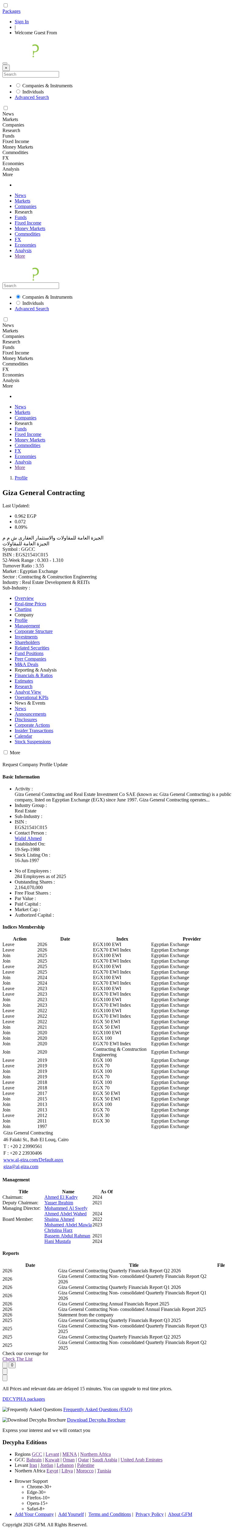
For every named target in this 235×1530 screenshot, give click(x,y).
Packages (11, 11)
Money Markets (30, 228)
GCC (37, 1454)
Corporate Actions (32, 725)
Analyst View (28, 692)
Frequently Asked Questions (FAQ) (97, 1409)
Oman (69, 1459)
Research (23, 686)
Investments (26, 636)
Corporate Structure (34, 631)
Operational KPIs (31, 697)
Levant (52, 1454)
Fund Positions (29, 653)
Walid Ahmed (28, 838)
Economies (25, 245)
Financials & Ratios (34, 675)
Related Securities (32, 647)
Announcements (30, 714)
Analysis (23, 250)
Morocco (85, 1470)
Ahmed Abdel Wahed (65, 1213)
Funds (21, 217)
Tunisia (104, 1470)
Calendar (23, 736)
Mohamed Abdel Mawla (68, 1224)
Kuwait (52, 1459)
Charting (23, 609)
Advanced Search (32, 97)
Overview (24, 598)
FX (18, 239)
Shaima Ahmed (59, 1219)
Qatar (83, 1459)
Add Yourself (71, 1514)
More (20, 256)
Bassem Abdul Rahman (67, 1235)
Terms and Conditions (109, 1514)
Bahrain (34, 1459)
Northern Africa (95, 1454)
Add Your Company (34, 1514)
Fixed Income (28, 222)
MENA (69, 1454)
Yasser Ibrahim (58, 1202)
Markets (22, 200)
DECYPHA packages (23, 1399)
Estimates (24, 681)
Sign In (22, 21)
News (20, 195)
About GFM (180, 1514)
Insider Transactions (34, 730)
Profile (21, 477)
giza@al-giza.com (20, 1166)
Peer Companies (30, 658)
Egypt (52, 1470)
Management (27, 625)
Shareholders (27, 642)
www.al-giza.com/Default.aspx (33, 1159)
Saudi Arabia (104, 1459)
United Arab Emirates (141, 1459)
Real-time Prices (30, 603)
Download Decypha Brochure (96, 1419)
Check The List (17, 1358)
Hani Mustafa (57, 1241)
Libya (67, 1470)
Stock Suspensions (33, 741)
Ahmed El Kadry (61, 1197)
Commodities (27, 234)
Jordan (46, 1465)
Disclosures (26, 719)
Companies (25, 206)
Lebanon (65, 1465)
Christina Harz (58, 1230)
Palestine (85, 1465)
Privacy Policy (150, 1514)
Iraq (33, 1465)
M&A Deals (26, 664)
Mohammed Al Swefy (66, 1208)
